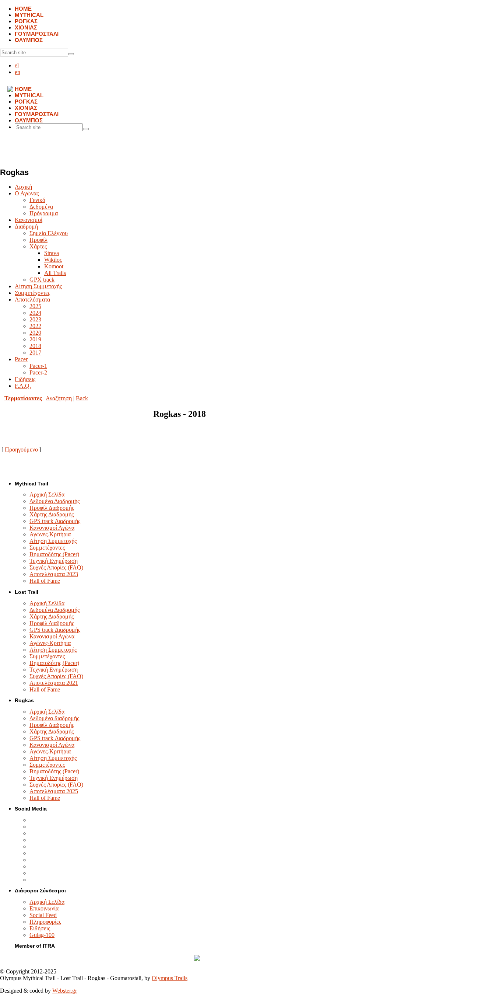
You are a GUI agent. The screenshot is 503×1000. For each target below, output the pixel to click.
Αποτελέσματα (32, 299)
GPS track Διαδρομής (54, 521)
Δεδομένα (41, 206)
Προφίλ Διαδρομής (51, 508)
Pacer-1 (38, 366)
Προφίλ (38, 240)
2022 (35, 326)
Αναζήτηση (59, 398)
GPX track (41, 279)
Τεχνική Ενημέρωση (53, 561)
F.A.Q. (23, 386)
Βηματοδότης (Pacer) (54, 554)
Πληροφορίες (45, 922)
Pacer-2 (38, 372)
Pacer (21, 359)
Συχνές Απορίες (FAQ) (56, 567)
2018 (35, 346)
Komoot (53, 266)
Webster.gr (64, 990)
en (17, 72)
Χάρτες (38, 246)
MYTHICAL (29, 15)
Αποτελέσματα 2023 (53, 574)
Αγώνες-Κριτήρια (50, 534)
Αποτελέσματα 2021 (53, 683)
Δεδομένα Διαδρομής (54, 501)
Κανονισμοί (28, 220)
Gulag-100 (41, 935)
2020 (35, 333)
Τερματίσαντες (23, 398)
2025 (35, 306)
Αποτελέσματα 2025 (53, 791)
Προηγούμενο (21, 449)
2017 (35, 352)
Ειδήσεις (25, 379)
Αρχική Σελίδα (46, 494)
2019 (35, 339)
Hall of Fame (44, 581)
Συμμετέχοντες (32, 293)
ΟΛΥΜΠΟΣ (29, 40)
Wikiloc (53, 260)
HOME (23, 9)
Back (82, 398)
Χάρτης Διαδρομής (51, 514)
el (17, 65)
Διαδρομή (26, 226)
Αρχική (23, 187)
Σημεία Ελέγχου (48, 233)
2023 (35, 319)
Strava (51, 253)
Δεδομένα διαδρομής (54, 718)
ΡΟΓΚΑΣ (26, 21)
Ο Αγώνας (27, 193)
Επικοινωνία (44, 908)
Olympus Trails (169, 978)
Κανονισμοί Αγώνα (51, 528)
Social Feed (43, 915)
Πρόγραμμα (43, 213)
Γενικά (37, 200)
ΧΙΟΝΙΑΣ (26, 27)
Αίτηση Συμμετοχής (38, 286)
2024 (35, 313)
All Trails (55, 273)
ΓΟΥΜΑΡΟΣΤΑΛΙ (37, 34)
